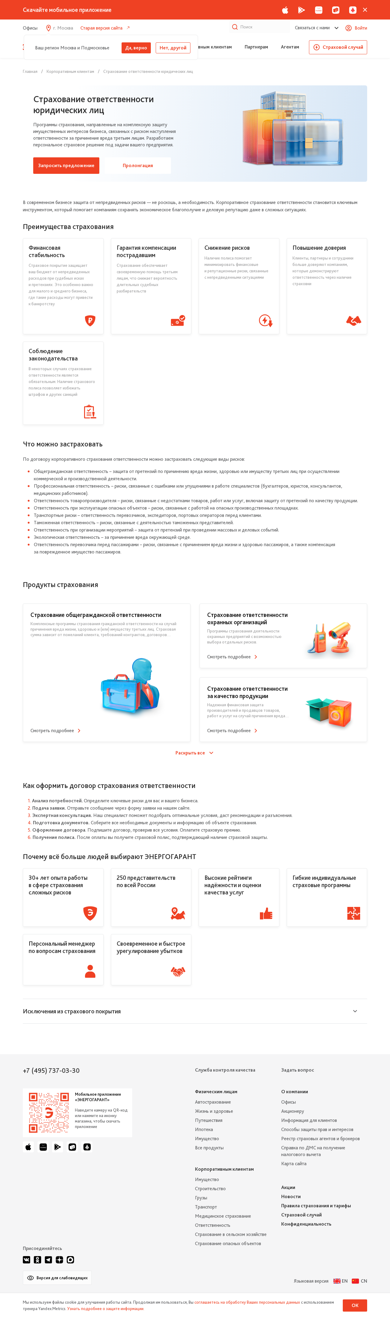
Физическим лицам (216, 1091)
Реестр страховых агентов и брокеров (320, 1138)
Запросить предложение (66, 165)
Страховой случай (343, 47)
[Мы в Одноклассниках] (37, 1259)
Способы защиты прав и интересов (317, 1129)
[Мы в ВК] (26, 1259)
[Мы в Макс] (70, 1259)
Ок (355, 1305)
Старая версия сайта (101, 28)
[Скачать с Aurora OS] (86, 1147)
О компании (294, 1091)
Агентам (290, 47)
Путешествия (208, 1120)
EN (345, 1281)
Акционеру (292, 1111)
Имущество (207, 1138)
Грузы (201, 1198)
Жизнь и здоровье (214, 1111)
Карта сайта (294, 1163)
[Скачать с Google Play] (301, 10)
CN (364, 1281)
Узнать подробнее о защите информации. (105, 1308)
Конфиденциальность (306, 1224)
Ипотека (204, 1129)
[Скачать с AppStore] (285, 10)
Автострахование (213, 1102)
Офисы (30, 28)
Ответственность (212, 1225)
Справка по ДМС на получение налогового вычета (313, 1151)
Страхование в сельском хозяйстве (231, 1234)
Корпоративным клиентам (203, 47)
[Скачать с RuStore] (335, 10)
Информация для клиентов (309, 1120)
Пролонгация (138, 165)
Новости (291, 1196)
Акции (288, 1187)
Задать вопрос (297, 1070)
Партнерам (256, 47)
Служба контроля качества (225, 1070)
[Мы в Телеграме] (48, 1259)
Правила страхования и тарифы (316, 1206)
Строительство (210, 1188)
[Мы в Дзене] (59, 1259)
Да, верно (136, 48)
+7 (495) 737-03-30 (51, 1070)
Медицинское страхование (223, 1216)
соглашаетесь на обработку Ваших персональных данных (247, 1302)
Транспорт (206, 1207)
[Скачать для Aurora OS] (352, 10)
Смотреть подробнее (52, 730)
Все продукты (209, 1148)
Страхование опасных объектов (228, 1243)
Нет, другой (173, 48)
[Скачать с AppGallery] (318, 10)
